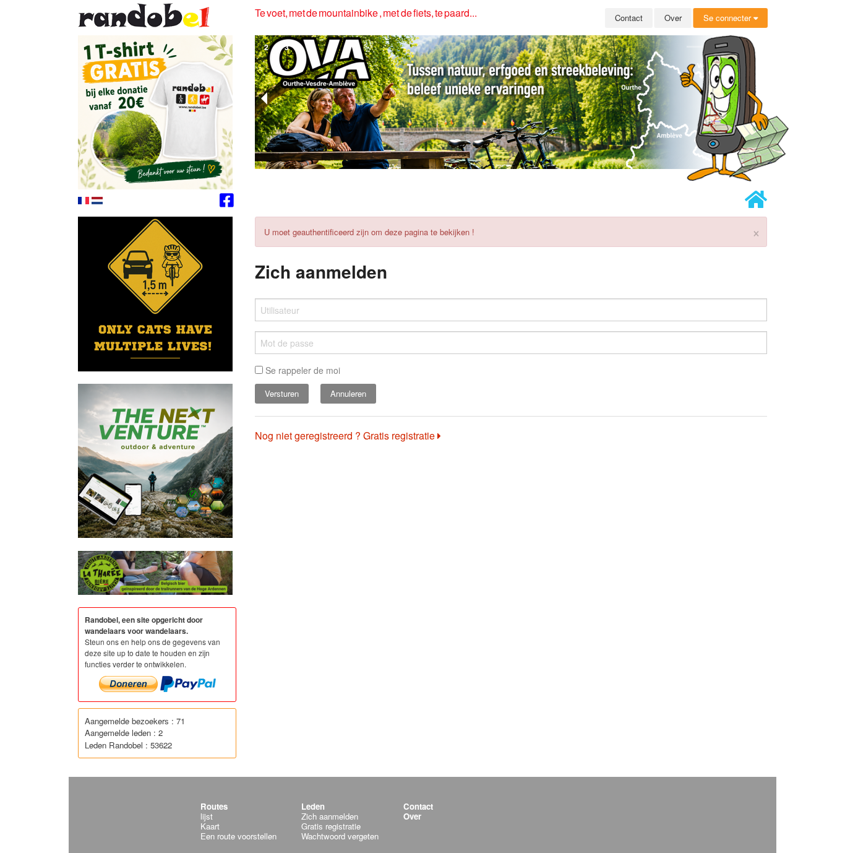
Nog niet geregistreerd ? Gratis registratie (346, 435)
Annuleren (348, 393)
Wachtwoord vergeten (340, 836)
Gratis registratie (331, 826)
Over (673, 18)
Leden (313, 806)
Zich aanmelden (329, 816)
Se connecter (728, 18)
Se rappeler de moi (301, 370)
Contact (629, 18)
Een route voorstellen (238, 836)
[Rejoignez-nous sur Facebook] (226, 202)
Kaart (210, 826)
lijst (206, 816)
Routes (214, 806)
